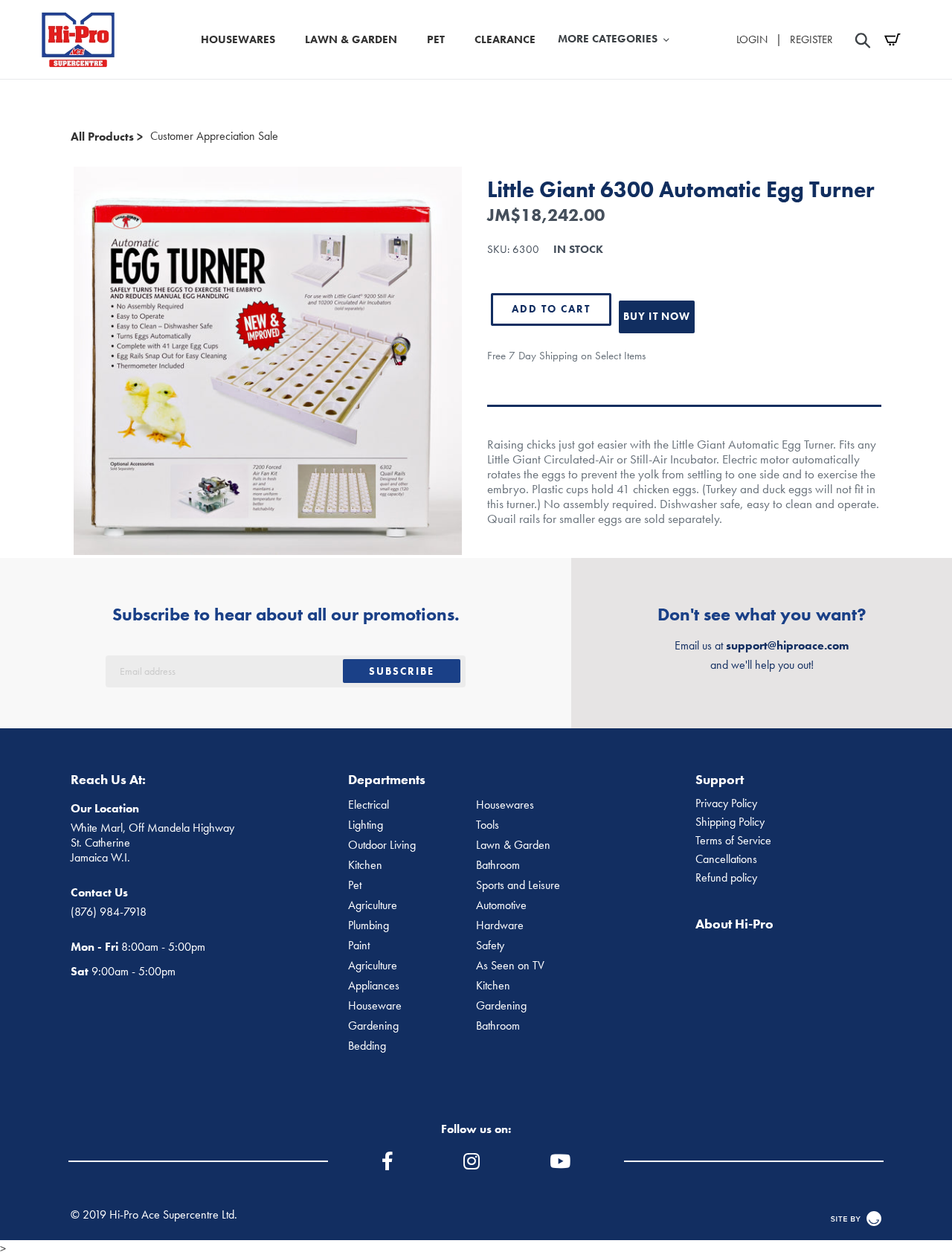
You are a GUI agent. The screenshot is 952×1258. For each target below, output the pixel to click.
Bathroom (498, 865)
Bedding (367, 1046)
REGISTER (811, 39)
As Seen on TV (510, 965)
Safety (490, 945)
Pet (354, 885)
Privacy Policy (726, 803)
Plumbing (368, 925)
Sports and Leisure (518, 885)
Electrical (368, 805)
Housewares (505, 805)
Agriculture (372, 905)
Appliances (373, 985)
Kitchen (365, 865)
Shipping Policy (730, 822)
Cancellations (726, 859)
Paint (359, 945)
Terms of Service (733, 840)
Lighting (365, 825)
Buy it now (656, 316)
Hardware (500, 925)
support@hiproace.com (787, 645)
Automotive (501, 905)
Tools (487, 825)
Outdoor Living (382, 845)
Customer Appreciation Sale (214, 136)
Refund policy (726, 877)
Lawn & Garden (513, 845)
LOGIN (752, 39)
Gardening (501, 1005)
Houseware (375, 1005)
